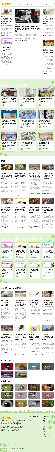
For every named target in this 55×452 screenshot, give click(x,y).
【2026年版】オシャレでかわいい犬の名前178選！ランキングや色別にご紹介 (20, 337)
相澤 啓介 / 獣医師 (4, 35)
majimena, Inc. (22, 448)
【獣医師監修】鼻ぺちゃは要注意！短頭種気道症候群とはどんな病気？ (6, 20)
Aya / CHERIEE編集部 (19, 227)
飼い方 (4, 171)
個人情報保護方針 (12, 444)
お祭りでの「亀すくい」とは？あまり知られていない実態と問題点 (47, 337)
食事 (44, 421)
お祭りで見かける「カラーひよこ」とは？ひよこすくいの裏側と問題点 (6, 303)
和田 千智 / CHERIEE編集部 (21, 40)
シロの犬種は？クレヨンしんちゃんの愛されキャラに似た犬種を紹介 (34, 337)
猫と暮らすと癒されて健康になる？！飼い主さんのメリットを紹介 (48, 51)
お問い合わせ (31, 444)
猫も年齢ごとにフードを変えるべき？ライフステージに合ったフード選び (47, 176)
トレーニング (21, 24)
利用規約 (19, 444)
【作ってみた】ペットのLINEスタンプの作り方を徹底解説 (47, 302)
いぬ (20, 3)
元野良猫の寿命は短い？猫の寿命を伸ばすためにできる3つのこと (20, 176)
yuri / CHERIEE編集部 (5, 65)
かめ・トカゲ (41, 3)
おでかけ (32, 171)
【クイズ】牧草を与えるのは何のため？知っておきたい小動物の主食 (20, 210)
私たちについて (14, 3)
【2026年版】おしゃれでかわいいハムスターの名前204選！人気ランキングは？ (20, 303)
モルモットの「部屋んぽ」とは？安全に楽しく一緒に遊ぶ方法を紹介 (34, 210)
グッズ (5, 205)
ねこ (24, 3)
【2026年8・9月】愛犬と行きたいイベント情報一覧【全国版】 (34, 175)
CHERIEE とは (4, 444)
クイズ (5, 46)
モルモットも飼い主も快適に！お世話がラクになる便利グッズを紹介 (6, 210)
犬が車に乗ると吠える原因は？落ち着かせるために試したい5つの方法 (27, 28)
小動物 (28, 3)
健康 (4, 16)
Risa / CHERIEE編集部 (32, 321)
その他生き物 (49, 3)
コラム (46, 16)
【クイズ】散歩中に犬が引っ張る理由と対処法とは (6, 49)
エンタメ (19, 299)
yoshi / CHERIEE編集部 (33, 354)
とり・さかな (34, 3)
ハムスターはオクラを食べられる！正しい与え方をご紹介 (34, 302)
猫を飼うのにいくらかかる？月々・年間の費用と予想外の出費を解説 (6, 176)
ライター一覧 (24, 444)
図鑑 (32, 332)
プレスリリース (46, 436)
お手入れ (45, 423)
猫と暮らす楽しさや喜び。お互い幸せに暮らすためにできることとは (48, 20)
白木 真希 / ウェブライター (20, 195)
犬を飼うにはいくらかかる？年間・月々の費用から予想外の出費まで (47, 210)
